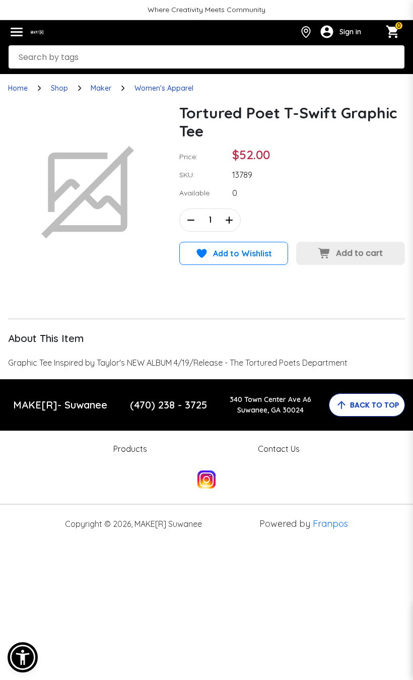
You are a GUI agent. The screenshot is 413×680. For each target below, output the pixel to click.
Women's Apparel (163, 88)
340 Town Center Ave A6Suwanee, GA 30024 (270, 405)
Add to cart (359, 253)
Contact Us (279, 449)
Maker (101, 88)
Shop (59, 88)
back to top (374, 405)
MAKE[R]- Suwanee (60, 404)
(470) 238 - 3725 (168, 404)
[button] (22, 657)
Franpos (330, 523)
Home (18, 88)
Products (130, 449)
